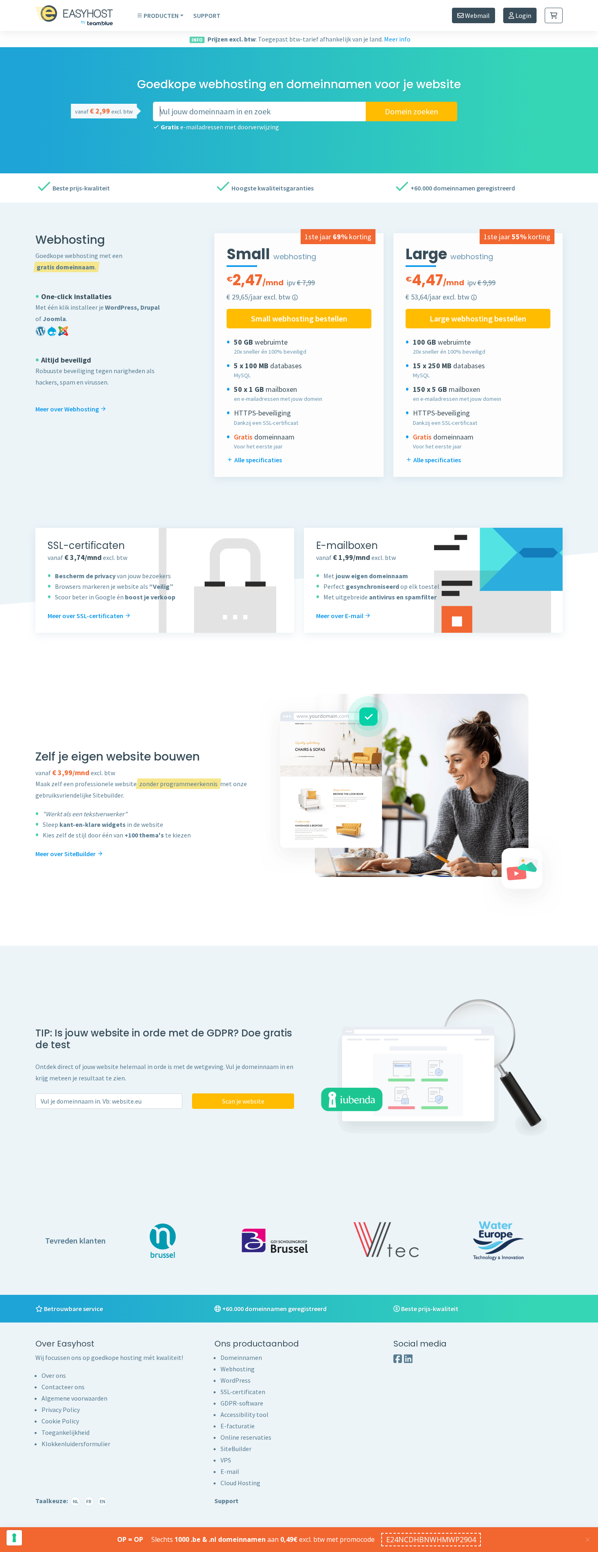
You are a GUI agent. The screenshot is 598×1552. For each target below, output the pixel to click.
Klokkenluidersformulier (75, 1444)
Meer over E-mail (340, 616)
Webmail (477, 15)
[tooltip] (295, 297)
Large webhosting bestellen (478, 318)
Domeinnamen (241, 1357)
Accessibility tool (244, 1414)
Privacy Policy (60, 1410)
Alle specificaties (257, 460)
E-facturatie (237, 1426)
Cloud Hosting (240, 1483)
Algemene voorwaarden (74, 1398)
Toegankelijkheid (65, 1432)
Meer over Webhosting (67, 409)
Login (522, 15)
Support (206, 15)
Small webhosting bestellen (299, 318)
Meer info (397, 39)
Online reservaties (245, 1437)
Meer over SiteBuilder (66, 854)
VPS (225, 1460)
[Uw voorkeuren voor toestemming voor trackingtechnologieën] (14, 1537)
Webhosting (237, 1369)
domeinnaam (75, 267)
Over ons (53, 1375)
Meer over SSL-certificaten (86, 616)
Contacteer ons (63, 1387)
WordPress (235, 1380)
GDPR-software (241, 1403)
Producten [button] (161, 15)
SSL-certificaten (242, 1392)
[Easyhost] (80, 15)
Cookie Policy (60, 1421)
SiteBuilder (235, 1449)
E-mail (229, 1471)
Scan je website (243, 1101)
